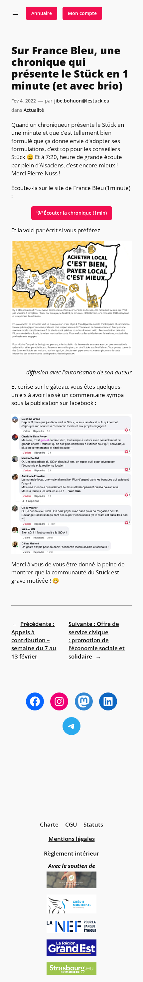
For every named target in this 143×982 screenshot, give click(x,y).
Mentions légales (72, 839)
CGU (71, 824)
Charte (49, 824)
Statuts (93, 824)
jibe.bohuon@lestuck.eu (81, 101)
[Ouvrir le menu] (15, 13)
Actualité (34, 110)
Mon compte (82, 13)
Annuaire (41, 13)
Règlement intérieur (71, 853)
